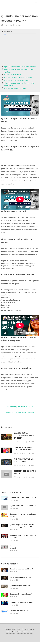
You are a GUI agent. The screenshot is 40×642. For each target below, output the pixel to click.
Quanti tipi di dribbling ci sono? (21, 602)
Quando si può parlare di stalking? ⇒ (20, 412)
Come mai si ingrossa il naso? (21, 594)
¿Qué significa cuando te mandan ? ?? (24, 505)
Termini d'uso (10, 632)
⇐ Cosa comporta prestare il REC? (20, 407)
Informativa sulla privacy (25, 632)
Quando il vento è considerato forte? (23, 497)
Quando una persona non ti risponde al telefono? (18, 71)
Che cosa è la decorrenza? (19, 611)
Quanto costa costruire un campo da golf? (24, 435)
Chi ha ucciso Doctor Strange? (21, 577)
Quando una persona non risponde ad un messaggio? (19, 84)
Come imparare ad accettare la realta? (18, 77)
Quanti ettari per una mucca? (20, 585)
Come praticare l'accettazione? (15, 88)
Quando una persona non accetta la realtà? (20, 67)
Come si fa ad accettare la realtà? (16, 80)
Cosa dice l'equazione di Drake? (21, 569)
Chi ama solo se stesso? (13, 75)
